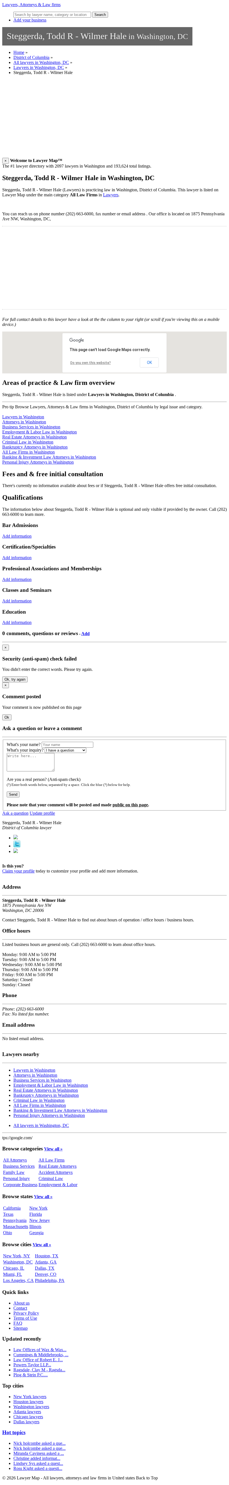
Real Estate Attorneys (58, 1166)
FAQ (17, 1323)
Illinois (35, 1226)
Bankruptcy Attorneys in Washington (35, 447)
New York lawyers (29, 1396)
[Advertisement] (114, 119)
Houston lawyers (28, 1401)
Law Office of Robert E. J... (38, 1359)
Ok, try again (14, 679)
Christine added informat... (36, 1458)
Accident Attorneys (56, 1172)
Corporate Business (20, 1184)
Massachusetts (15, 1226)
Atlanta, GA (46, 1262)
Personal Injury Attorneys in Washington (38, 462)
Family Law (14, 1172)
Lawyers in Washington (23, 416)
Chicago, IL (13, 1268)
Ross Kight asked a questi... (37, 1468)
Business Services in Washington (31, 427)
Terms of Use (25, 1318)
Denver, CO (45, 1274)
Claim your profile (18, 871)
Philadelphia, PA (50, 1280)
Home (18, 52)
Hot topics (13, 1432)
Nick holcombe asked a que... (39, 1443)
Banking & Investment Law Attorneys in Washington (49, 457)
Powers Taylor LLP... (32, 1364)
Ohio (7, 1232)
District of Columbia (31, 57)
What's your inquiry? (25, 750)
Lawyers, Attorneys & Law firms (31, 4)
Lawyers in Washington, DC (38, 67)
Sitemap (20, 1328)
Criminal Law (51, 1178)
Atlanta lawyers (27, 1411)
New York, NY (16, 1255)
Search (100, 15)
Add (85, 633)
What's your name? (23, 744)
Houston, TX (46, 1255)
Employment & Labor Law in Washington (39, 432)
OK (149, 362)
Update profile (42, 813)
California (12, 1208)
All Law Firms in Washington (28, 452)
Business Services (19, 1166)
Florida (35, 1214)
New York (38, 1208)
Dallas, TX (44, 1268)
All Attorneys (15, 1160)
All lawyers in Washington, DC (41, 62)
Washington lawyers (31, 1406)
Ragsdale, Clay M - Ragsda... (39, 1369)
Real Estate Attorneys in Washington (34, 437)
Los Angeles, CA (18, 1280)
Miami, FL (12, 1274)
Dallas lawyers (26, 1421)
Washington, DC (18, 1262)
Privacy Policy (26, 1313)
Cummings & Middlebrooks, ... (40, 1354)
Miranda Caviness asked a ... (38, 1453)
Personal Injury (16, 1178)
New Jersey (39, 1220)
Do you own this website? (90, 363)
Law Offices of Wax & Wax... (39, 1349)
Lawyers (110, 194)
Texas (8, 1214)
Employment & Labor (58, 1184)
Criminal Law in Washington (27, 442)
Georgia (36, 1232)
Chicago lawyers (28, 1416)
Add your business (29, 20)
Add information (17, 536)
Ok (6, 717)
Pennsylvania (15, 1220)
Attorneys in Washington (24, 421)
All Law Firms (52, 1160)
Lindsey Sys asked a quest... (38, 1463)
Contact (20, 1308)
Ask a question (15, 813)
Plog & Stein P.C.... (30, 1374)
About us (21, 1303)
